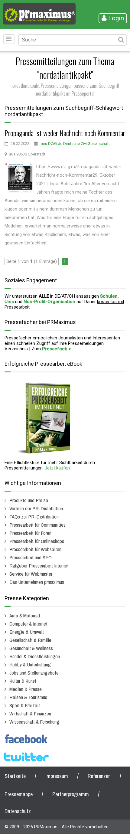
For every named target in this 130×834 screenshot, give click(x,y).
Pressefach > (56, 349)
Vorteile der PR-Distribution (36, 508)
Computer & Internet (28, 623)
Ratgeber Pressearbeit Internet (39, 565)
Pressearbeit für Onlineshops (36, 541)
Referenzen (99, 776)
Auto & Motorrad (24, 615)
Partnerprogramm (70, 794)
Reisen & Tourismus (28, 697)
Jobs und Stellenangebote (34, 672)
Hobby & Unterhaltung (30, 664)
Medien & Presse (25, 688)
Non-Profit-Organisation (49, 301)
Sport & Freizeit (24, 705)
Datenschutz (18, 811)
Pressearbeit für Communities (37, 524)
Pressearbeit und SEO (30, 557)
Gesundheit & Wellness (31, 648)
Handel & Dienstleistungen (34, 656)
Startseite (15, 776)
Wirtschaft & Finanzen (30, 713)
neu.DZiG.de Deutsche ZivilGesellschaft (75, 143)
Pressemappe (19, 794)
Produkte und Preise (28, 500)
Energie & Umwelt (26, 631)
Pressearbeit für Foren (30, 532)
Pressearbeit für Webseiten (35, 549)
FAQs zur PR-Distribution (34, 516)
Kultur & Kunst (22, 680)
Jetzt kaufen (57, 468)
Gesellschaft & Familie (30, 639)
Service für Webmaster (30, 573)
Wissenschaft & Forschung (34, 721)
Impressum (56, 776)
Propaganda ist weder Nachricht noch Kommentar (65, 132)
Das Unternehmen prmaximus (36, 581)
